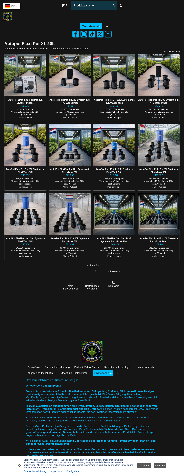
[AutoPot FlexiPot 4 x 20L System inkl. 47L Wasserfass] (159, 75)
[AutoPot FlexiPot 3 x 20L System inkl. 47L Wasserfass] (114, 75)
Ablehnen (160, 465)
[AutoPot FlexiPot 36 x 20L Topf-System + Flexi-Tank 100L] (114, 214)
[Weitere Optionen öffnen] (106, 26)
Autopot (56, 48)
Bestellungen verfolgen (92, 287)
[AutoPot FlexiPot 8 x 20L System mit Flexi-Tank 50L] (70, 145)
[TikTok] (92, 34)
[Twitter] (100, 34)
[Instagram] (83, 34)
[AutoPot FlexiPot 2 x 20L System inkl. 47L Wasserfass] (70, 75)
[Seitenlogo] (7, 16)
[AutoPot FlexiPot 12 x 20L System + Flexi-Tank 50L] (159, 145)
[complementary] (11, 6)
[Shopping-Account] (120, 5)
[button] (114, 271)
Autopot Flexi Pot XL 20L (75, 48)
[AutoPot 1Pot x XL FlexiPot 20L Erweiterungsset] (25, 75)
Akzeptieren (144, 465)
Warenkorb (113, 286)
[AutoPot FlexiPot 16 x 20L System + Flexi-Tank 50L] (25, 214)
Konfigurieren (73, 471)
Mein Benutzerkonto (70, 287)
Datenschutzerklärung (35, 471)
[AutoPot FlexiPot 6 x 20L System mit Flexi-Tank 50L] (25, 145)
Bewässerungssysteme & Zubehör (30, 48)
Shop (7, 48)
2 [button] (95, 271)
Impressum (56, 471)
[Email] (108, 34)
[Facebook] (75, 34)
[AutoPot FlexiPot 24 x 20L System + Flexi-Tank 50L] (70, 214)
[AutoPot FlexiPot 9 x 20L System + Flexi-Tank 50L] (114, 145)
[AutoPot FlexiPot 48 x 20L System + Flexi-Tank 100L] (159, 214)
